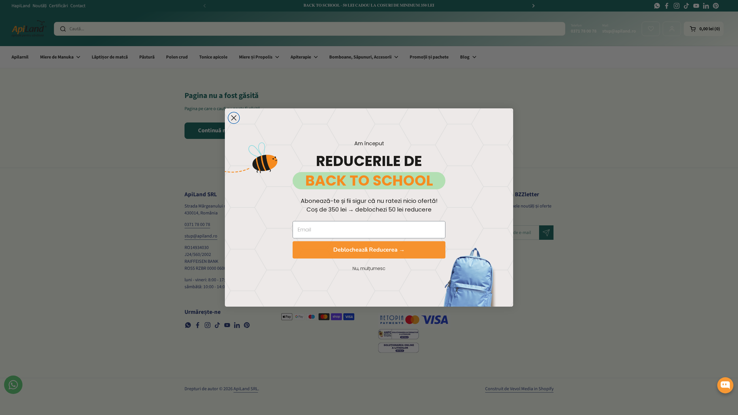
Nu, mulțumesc (369, 268)
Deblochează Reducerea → (369, 250)
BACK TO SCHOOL (369, 180)
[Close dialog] (234, 118)
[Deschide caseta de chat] (725, 385)
